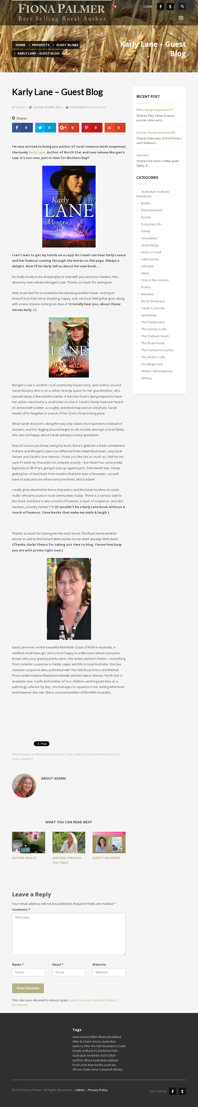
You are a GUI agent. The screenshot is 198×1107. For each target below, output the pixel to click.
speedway (149, 315)
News (145, 273)
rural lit (114, 754)
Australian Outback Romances (152, 193)
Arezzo (97, 1041)
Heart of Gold (151, 252)
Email (57, 964)
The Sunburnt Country (157, 350)
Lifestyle (147, 266)
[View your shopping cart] (115, 6)
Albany (117, 1069)
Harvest (142, 155)
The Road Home (153, 343)
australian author (44, 754)
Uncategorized (152, 364)
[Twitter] (170, 6)
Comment (21, 909)
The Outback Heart (155, 336)
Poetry (146, 287)
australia (110, 1065)
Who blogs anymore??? (155, 110)
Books (145, 203)
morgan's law (83, 754)
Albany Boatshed (109, 1037)
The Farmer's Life (153, 329)
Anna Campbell (101, 1069)
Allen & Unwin (81, 1041)
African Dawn (81, 1069)
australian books (91, 1065)
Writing (146, 378)
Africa (88, 1060)
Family (145, 231)
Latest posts (150, 259)
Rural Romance (22, 758)
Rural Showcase (153, 301)
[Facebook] (160, 6)
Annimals (93, 1055)
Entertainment (151, 210)
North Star (100, 754)
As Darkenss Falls (106, 1051)
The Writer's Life (153, 357)
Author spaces (24, 858)
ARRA (93, 1037)
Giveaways (149, 238)
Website (99, 964)
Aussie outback (82, 1051)
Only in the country (155, 280)
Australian (79, 1055)
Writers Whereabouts (157, 371)
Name (18, 964)
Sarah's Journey (153, 308)
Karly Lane (37, 152)
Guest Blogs (97, 107)
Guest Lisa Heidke (106, 858)
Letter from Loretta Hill (155, 132)
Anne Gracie (80, 1037)
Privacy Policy (98, 1090)
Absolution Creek (113, 1046)
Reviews (147, 294)
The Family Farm (153, 322)
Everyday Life (151, 224)
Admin (20, 107)
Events (146, 217)
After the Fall (92, 1046)
